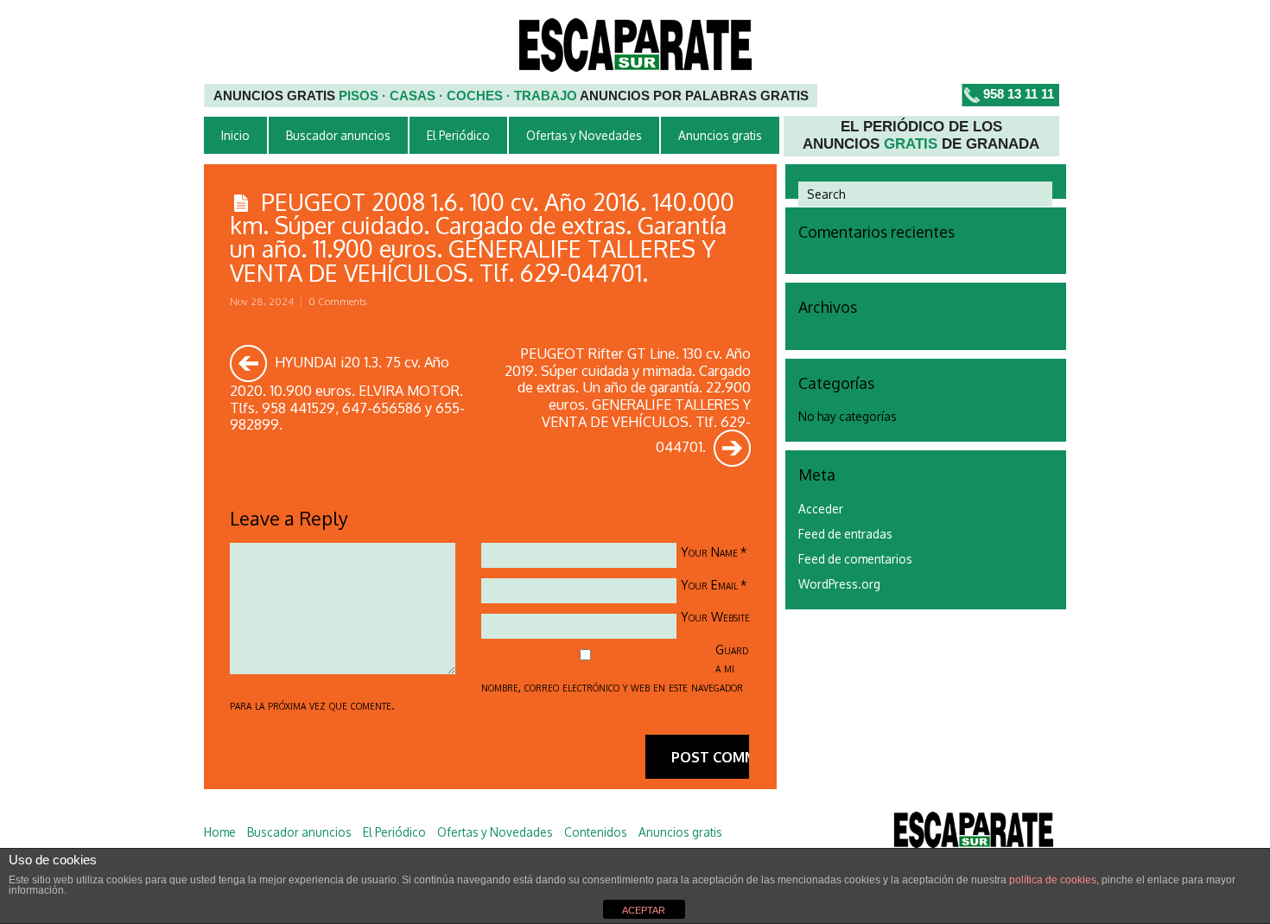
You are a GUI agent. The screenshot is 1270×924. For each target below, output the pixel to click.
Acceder (820, 508)
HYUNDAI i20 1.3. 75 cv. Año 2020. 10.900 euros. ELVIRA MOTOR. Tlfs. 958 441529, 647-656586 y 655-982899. (347, 393)
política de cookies (1052, 880)
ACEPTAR (643, 910)
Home (220, 832)
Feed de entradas (845, 533)
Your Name (709, 551)
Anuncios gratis (720, 135)
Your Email (709, 584)
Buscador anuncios (338, 135)
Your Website (715, 616)
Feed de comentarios (855, 558)
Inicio (235, 135)
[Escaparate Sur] (973, 833)
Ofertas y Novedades (584, 135)
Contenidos (595, 832)
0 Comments (337, 301)
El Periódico (458, 135)
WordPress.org (839, 584)
